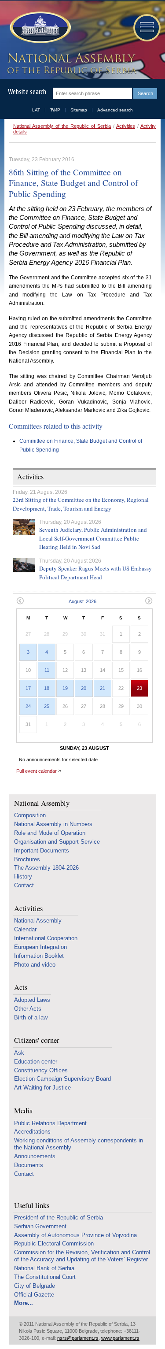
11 (46, 670)
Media (23, 1111)
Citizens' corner (36, 1040)
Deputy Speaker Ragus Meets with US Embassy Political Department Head (95, 572)
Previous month (20, 600)
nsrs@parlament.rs (78, 1338)
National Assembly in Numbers (53, 824)
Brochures (27, 859)
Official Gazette (34, 1294)
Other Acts (27, 1008)
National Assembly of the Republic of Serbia (62, 126)
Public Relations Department (50, 1123)
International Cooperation (45, 938)
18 (46, 688)
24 (28, 706)
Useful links (31, 1205)
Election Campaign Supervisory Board (62, 1078)
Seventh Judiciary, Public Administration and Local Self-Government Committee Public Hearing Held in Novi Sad (93, 538)
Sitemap (78, 109)
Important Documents (41, 850)
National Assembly (42, 803)
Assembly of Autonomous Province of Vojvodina (75, 1235)
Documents (28, 1165)
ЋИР (55, 109)
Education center (35, 1061)
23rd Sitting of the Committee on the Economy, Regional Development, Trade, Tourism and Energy (81, 504)
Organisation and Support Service (57, 841)
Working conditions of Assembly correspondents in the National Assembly (78, 1144)
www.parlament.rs (120, 1338)
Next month (149, 600)
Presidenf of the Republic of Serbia (58, 1217)
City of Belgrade (34, 1285)
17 (28, 688)
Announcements (34, 1156)
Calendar (25, 929)
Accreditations (32, 1131)
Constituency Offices (41, 1070)
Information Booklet (39, 955)
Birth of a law (31, 1017)
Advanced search (115, 109)
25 (46, 706)
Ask (19, 1052)
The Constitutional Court (45, 1277)
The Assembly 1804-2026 (46, 867)
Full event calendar (36, 771)
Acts (20, 987)
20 (83, 688)
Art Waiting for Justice (42, 1087)
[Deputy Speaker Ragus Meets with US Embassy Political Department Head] (24, 565)
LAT (36, 109)
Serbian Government (40, 1226)
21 (102, 688)
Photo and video (34, 964)
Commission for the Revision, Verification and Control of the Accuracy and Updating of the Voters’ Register (82, 1256)
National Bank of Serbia (44, 1268)
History (23, 876)
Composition (30, 815)
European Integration (40, 947)
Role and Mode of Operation (49, 833)
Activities (125, 126)
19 (65, 688)
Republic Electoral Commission (54, 1243)
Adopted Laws (32, 1000)
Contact (24, 885)
